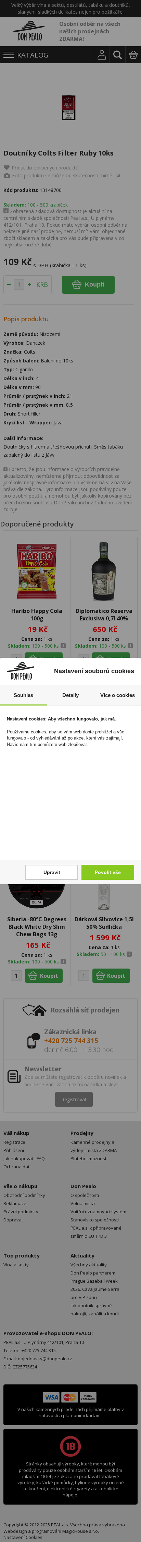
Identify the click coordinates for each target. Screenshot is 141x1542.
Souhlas (23, 695)
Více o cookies (117, 695)
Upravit (51, 872)
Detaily (70, 695)
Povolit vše (108, 872)
